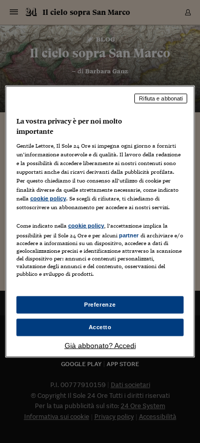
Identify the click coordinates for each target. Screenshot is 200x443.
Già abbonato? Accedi (100, 345)
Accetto (100, 327)
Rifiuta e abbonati (161, 98)
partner (129, 235)
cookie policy (48, 198)
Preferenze (100, 304)
